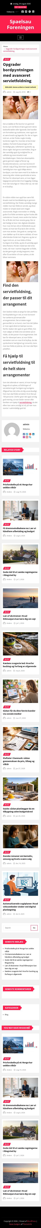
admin (9, 92)
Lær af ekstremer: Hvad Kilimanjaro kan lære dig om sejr (19, 617)
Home (5, 46)
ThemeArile (27, 1224)
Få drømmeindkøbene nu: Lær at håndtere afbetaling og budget (19, 530)
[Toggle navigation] (20, 37)
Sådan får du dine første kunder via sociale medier (19, 712)
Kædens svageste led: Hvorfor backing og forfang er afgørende (19, 665)
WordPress (31, 1221)
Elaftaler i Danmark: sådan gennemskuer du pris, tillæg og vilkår (18, 761)
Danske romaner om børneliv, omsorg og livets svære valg (18, 857)
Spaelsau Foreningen (20, 24)
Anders (9, 492)
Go (34, 928)
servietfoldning (25, 402)
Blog (6, 1014)
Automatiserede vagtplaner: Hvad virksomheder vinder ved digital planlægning (20, 906)
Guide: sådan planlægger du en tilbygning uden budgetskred (18, 810)
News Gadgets (14, 1224)
